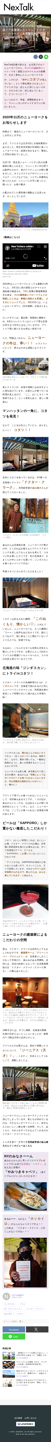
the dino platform (28, 1434)
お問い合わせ (31, 1418)
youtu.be (7, 276)
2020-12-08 (16, 46)
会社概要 (18, 1418)
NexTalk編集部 (18, 44)
